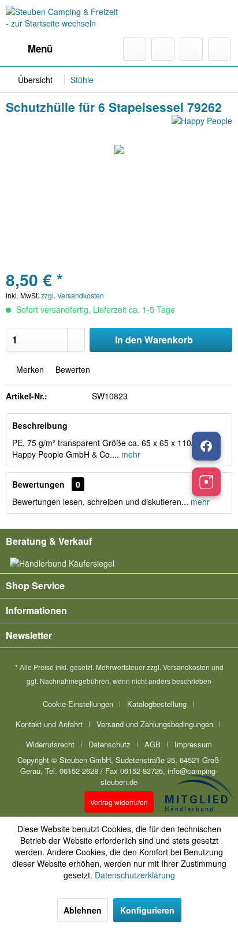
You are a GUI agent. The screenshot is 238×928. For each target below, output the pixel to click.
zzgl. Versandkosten (72, 295)
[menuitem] (29, 49)
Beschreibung (40, 425)
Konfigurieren (147, 910)
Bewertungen (38, 484)
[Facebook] (206, 446)
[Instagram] (206, 481)
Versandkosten (186, 667)
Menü (40, 48)
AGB (152, 744)
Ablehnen (83, 910)
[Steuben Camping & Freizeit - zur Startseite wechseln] (62, 19)
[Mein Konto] (191, 49)
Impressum (193, 744)
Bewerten (71, 369)
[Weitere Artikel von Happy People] (202, 125)
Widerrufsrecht (50, 744)
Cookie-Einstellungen (78, 703)
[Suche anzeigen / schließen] (134, 49)
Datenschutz (109, 744)
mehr (129, 454)
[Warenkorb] (219, 49)
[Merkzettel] (162, 49)
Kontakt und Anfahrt (49, 724)
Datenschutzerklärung (135, 875)
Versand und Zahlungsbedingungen (154, 724)
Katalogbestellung (157, 703)
